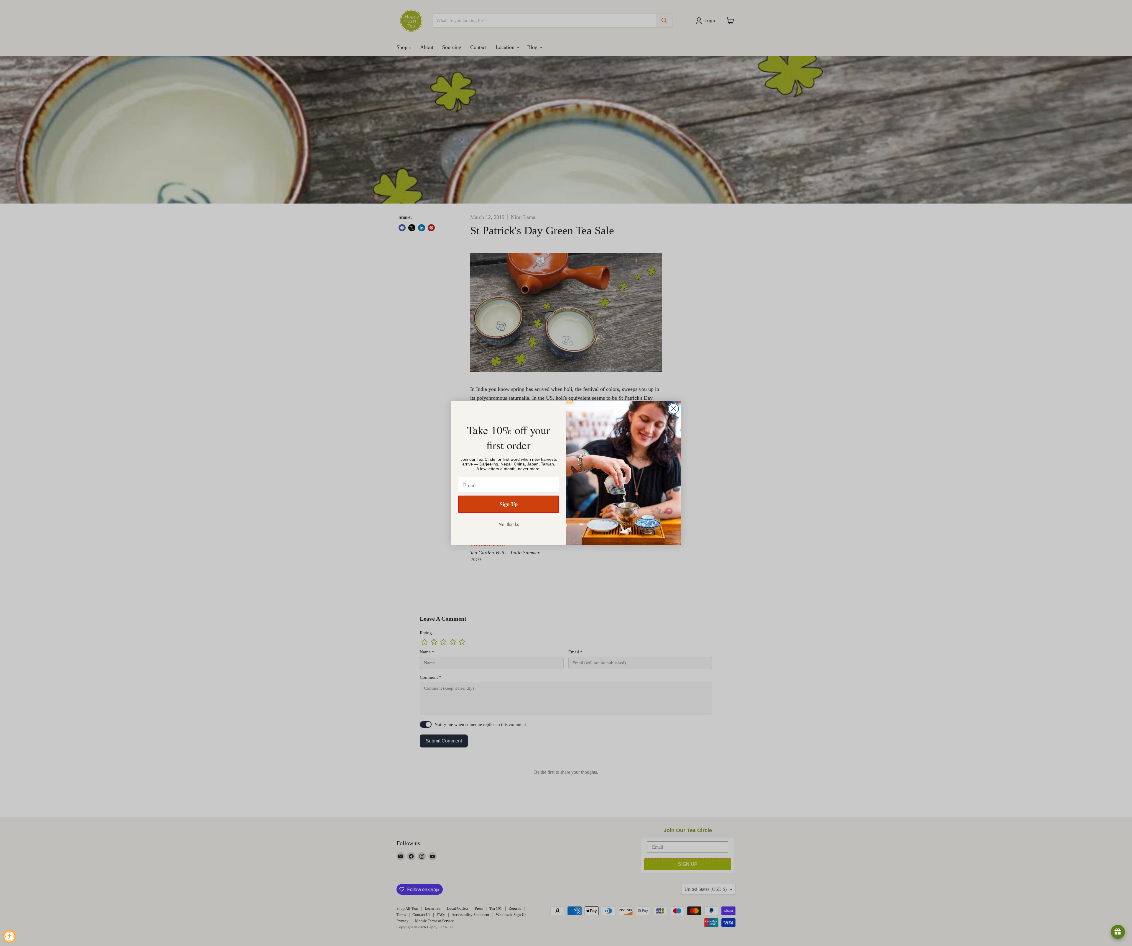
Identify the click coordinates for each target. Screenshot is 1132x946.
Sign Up (509, 504)
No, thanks (508, 524)
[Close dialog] (673, 409)
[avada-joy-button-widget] (1118, 932)
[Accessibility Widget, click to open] (9, 936)
